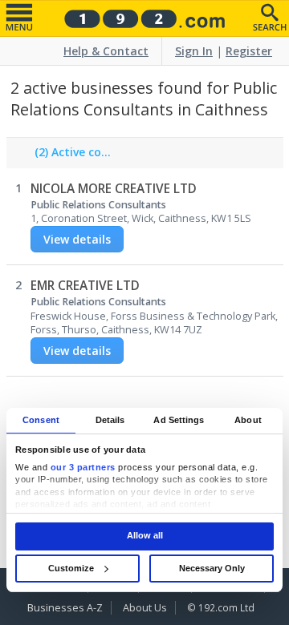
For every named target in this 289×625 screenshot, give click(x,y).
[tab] (69, 156)
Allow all (145, 536)
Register (249, 50)
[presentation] (69, 156)
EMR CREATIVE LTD (85, 285)
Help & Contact (106, 50)
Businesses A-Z (65, 608)
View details (77, 239)
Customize (71, 568)
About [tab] (248, 420)
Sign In (194, 50)
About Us (145, 608)
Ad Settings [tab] (178, 420)
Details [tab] (110, 420)
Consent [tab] (40, 420)
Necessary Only (212, 568)
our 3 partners (83, 467)
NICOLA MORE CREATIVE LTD (114, 188)
